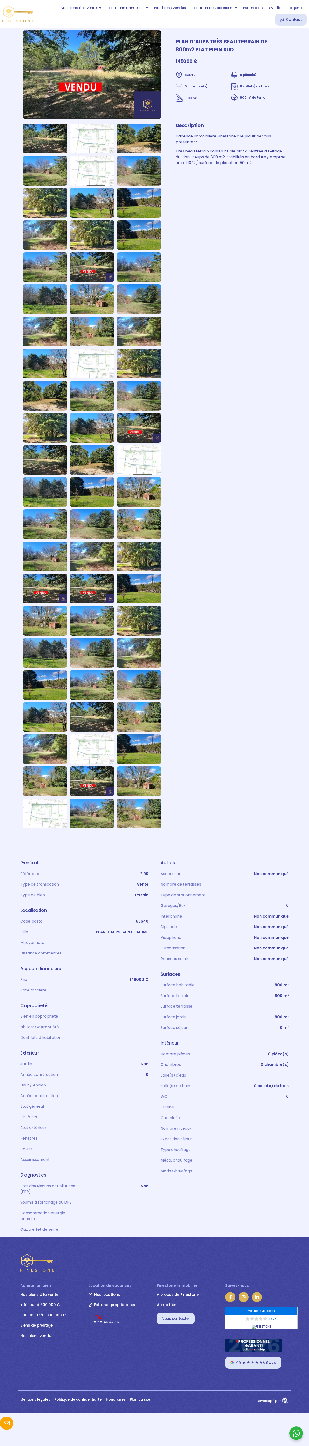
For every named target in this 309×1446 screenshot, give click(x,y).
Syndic (275, 7)
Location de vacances (212, 7)
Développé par (269, 1400)
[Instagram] (244, 1297)
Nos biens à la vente (79, 7)
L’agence (295, 7)
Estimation (253, 7)
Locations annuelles (125, 7)
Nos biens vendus (170, 7)
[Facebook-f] (230, 1297)
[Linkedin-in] (257, 1297)
